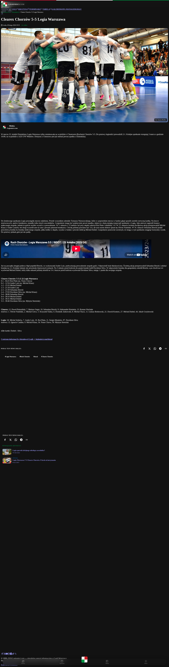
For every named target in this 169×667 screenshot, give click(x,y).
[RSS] (15, 654)
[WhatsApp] (155, 348)
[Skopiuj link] (166, 348)
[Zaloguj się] (2, 14)
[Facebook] (144, 348)
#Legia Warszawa (10, 357)
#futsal (35, 357)
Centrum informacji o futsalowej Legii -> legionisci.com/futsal (26, 339)
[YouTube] (6, 654)
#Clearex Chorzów (47, 357)
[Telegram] (160, 348)
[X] (149, 348)
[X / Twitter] (4, 654)
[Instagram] (9, 654)
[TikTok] (13, 654)
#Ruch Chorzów (25, 357)
